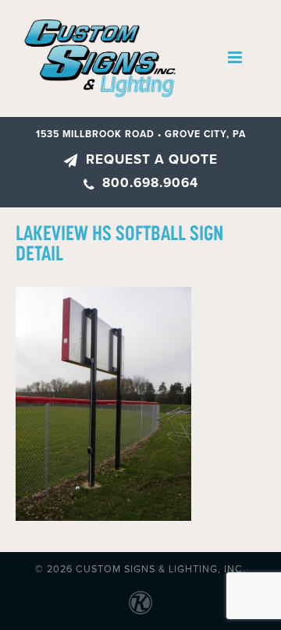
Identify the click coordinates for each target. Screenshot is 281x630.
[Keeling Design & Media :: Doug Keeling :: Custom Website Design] (140, 602)
